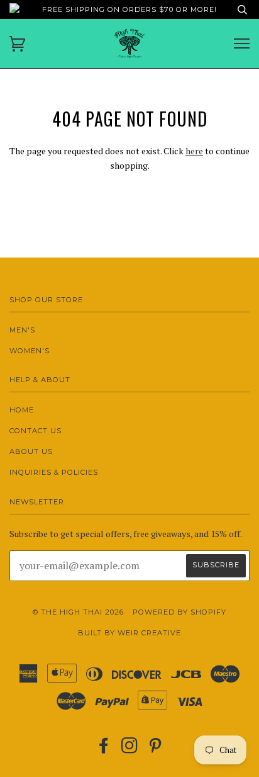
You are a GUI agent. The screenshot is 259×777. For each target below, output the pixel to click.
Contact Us (35, 430)
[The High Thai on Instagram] (129, 749)
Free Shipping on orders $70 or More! (129, 9)
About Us (31, 451)
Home (21, 410)
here (194, 151)
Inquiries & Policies (53, 472)
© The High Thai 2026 (78, 612)
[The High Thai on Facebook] (104, 749)
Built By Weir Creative (129, 632)
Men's (22, 330)
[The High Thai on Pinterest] (155, 749)
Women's (29, 350)
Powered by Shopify (179, 612)
